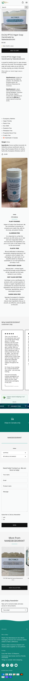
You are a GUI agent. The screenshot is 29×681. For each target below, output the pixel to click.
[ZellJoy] (5, 2)
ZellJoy (7, 670)
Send (14, 525)
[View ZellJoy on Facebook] (3, 665)
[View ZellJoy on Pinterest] (7, 665)
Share (6, 154)
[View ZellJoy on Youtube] (16, 665)
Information (4, 629)
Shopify (10, 670)
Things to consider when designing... (12, 660)
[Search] (26, 7)
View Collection (14, 588)
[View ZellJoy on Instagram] (11, 665)
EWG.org (16, 97)
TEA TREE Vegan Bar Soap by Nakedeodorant (13, 578)
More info (14, 401)
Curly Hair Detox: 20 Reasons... (11, 653)
